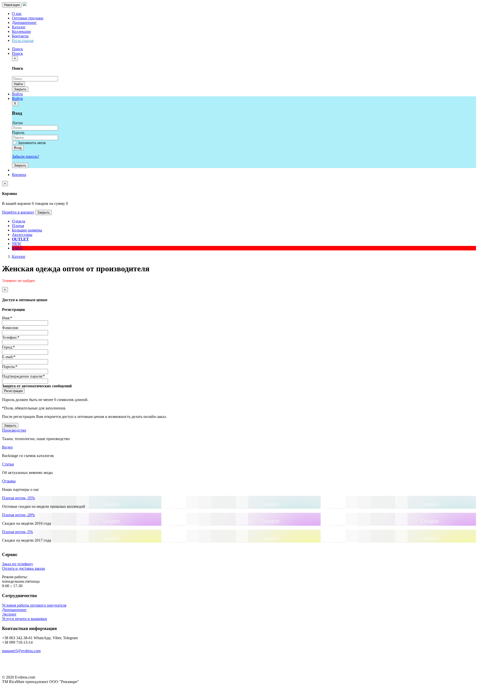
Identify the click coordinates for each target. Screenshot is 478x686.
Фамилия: (10, 328)
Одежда (18, 221)
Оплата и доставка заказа (23, 568)
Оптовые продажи (27, 18)
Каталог (19, 27)
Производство (14, 430)
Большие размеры (27, 230)
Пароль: (9, 366)
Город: (8, 347)
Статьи (8, 464)
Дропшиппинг (24, 22)
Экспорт (9, 614)
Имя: (7, 318)
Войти (17, 94)
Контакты (20, 36)
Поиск (17, 53)
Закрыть (20, 89)
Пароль (18, 132)
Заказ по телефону (17, 564)
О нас (17, 13)
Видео (7, 447)
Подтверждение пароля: (23, 376)
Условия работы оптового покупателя (34, 605)
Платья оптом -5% (17, 532)
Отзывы (9, 481)
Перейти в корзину (18, 212)
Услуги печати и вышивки (24, 619)
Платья (18, 226)
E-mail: (8, 357)
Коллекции (21, 31)
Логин (17, 123)
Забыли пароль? (25, 156)
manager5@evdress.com (21, 651)
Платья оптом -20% (18, 515)
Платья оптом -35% (18, 498)
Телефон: (10, 337)
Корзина (19, 174)
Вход (18, 148)
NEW (16, 243)
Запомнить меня (31, 143)
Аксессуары (22, 234)
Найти (18, 84)
